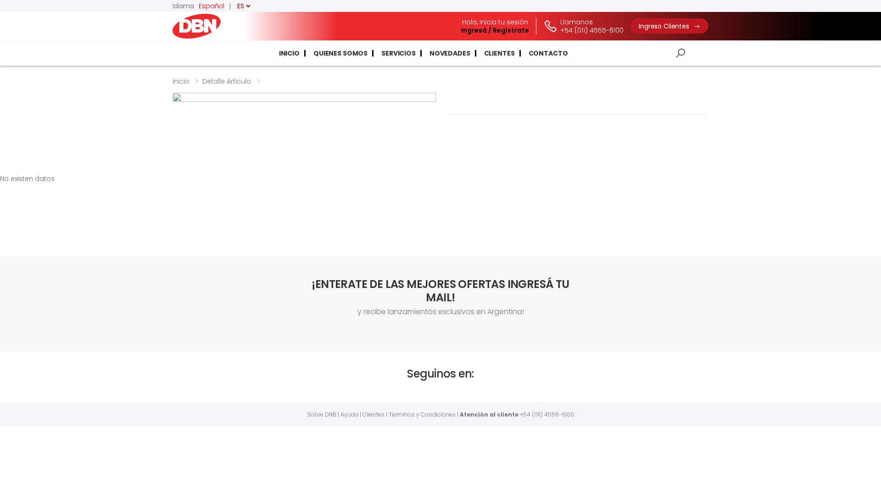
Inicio (289, 53)
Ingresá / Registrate (495, 30)
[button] (680, 53)
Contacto (548, 53)
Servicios (398, 53)
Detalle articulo (226, 81)
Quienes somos (340, 53)
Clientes (499, 53)
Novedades (449, 53)
